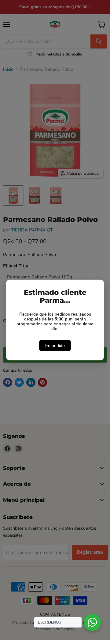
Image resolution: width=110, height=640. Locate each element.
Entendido (55, 345)
